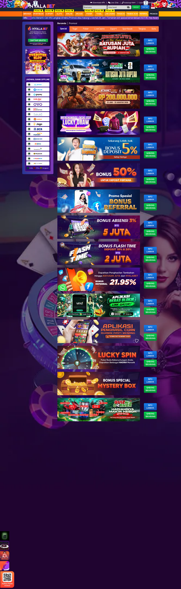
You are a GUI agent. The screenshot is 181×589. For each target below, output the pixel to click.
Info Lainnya (150, 42)
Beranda (27, 14)
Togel (74, 29)
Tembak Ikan (132, 14)
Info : (26, 18)
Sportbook (38, 14)
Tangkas (121, 14)
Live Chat (114, 2)
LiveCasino (99, 29)
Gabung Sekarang (150, 50)
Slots (59, 14)
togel (99, 14)
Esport (113, 29)
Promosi (154, 14)
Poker (89, 14)
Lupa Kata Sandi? (146, 2)
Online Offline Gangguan (39, 168)
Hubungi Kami (129, 2)
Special (63, 29)
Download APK (98, 2)
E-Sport (49, 14)
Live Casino (110, 14)
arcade (79, 14)
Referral (144, 14)
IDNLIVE (69, 14)
